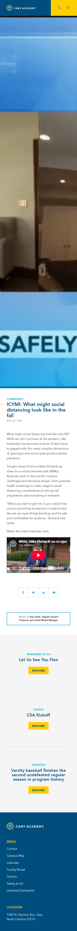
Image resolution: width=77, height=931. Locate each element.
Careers (12, 876)
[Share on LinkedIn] (43, 592)
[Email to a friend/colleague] (54, 592)
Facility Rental (16, 869)
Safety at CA (15, 883)
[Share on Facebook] (23, 592)
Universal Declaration (21, 890)
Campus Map (15, 855)
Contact (12, 849)
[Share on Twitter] (33, 592)
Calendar (13, 863)
